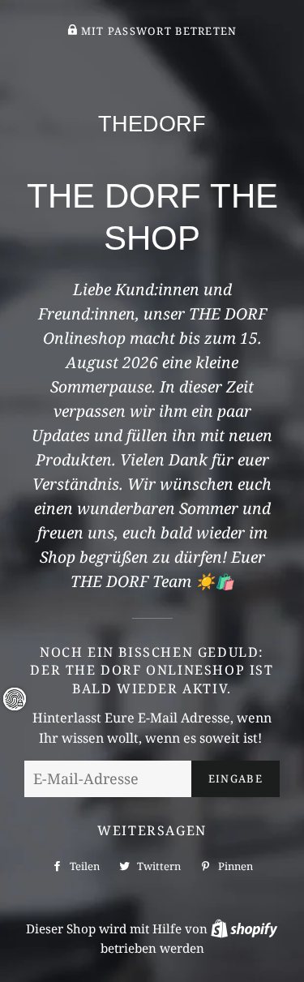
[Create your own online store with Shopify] (244, 928)
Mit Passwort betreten (157, 31)
